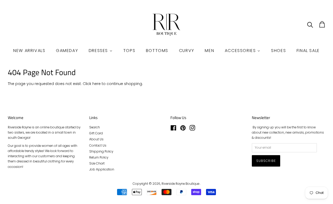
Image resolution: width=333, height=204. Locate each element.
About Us (96, 139)
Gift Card (96, 133)
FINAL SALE (308, 51)
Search (94, 127)
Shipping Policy (101, 151)
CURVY (186, 51)
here (96, 83)
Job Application (101, 169)
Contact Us (97, 145)
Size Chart (97, 163)
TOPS (129, 51)
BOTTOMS (157, 51)
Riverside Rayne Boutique (181, 184)
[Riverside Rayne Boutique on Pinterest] (183, 129)
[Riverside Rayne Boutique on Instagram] (192, 129)
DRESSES (99, 51)
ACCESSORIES (241, 51)
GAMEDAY (67, 51)
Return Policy (98, 157)
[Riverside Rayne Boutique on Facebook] (173, 129)
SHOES (278, 51)
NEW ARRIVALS (29, 51)
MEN (209, 51)
